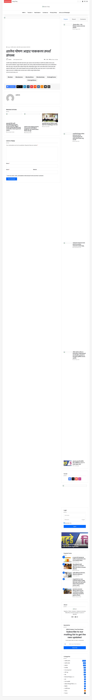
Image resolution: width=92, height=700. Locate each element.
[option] (74, 540)
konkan (11, 77)
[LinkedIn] (24, 86)
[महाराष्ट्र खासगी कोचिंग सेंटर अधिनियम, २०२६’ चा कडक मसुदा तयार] (68, 463)
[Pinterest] (31, 86)
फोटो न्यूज (66, 672)
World (66, 690)
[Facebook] (72, 617)
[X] (74, 617)
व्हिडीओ (66, 686)
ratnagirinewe (52, 77)
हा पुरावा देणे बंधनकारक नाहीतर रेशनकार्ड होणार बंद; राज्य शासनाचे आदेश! (79, 559)
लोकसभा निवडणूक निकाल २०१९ (70, 683)
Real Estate (37, 12)
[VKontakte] (38, 86)
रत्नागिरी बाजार (67, 688)
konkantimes (30, 77)
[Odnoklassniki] (42, 86)
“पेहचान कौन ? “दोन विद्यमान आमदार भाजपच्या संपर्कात (79, 26)
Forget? (83, 519)
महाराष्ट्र (66, 665)
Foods (66, 693)
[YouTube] (75, 617)
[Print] (48, 86)
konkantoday (40, 77)
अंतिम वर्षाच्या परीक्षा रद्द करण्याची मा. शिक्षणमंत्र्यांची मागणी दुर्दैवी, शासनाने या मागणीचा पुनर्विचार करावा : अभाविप (79, 355)
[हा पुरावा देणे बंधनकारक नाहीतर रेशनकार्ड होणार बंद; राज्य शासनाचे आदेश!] (68, 559)
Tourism (30, 12)
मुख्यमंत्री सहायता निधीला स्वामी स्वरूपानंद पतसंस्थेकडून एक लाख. (50, 124)
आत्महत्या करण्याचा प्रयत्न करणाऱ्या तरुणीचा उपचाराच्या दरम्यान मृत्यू (79, 244)
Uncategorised (68, 670)
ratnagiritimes (32, 80)
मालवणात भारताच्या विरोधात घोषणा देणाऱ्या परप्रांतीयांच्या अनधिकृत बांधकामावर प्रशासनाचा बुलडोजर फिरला (78, 592)
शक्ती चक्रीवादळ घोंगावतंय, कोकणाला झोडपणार (79, 573)
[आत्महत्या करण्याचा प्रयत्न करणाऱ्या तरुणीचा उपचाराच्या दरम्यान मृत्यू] (68, 296)
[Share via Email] (45, 86)
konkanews (19, 77)
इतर (65, 679)
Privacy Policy (53, 12)
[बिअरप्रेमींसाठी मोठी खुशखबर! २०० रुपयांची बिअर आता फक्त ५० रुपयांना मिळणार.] (68, 566)
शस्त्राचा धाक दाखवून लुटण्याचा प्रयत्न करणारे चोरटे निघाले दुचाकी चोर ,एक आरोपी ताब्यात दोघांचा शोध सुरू (31, 129)
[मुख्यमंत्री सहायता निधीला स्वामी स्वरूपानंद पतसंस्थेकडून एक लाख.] (50, 117)
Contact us (45, 12)
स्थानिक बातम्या (13, 47)
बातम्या (23, 12)
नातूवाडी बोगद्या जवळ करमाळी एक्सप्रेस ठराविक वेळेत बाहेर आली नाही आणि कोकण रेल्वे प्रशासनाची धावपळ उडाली (79, 582)
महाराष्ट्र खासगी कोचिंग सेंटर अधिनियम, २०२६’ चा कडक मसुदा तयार (79, 462)
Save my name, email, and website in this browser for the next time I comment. (25, 175)
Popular (66, 19)
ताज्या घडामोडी (67, 681)
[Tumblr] (28, 86)
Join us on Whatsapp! (64, 12)
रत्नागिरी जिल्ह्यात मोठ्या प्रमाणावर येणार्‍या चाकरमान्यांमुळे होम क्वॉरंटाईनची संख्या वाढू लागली (78, 137)
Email (7, 169)
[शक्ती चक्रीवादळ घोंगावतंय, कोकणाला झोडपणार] (68, 575)
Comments (83, 19)
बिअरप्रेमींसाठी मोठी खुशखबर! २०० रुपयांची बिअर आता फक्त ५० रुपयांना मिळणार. (79, 567)
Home (8, 47)
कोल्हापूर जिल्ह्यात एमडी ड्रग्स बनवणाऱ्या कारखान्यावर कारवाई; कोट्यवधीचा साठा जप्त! (26, 1)
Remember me (68, 523)
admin (10, 59)
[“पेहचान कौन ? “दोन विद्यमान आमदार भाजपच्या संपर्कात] (68, 78)
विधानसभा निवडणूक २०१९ (69, 676)
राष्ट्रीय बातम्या (67, 663)
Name (8, 163)
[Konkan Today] (46, 6)
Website (35, 169)
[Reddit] (35, 86)
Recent (74, 19)
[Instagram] (77, 617)
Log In (74, 526)
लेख (65, 674)
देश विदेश (66, 667)
